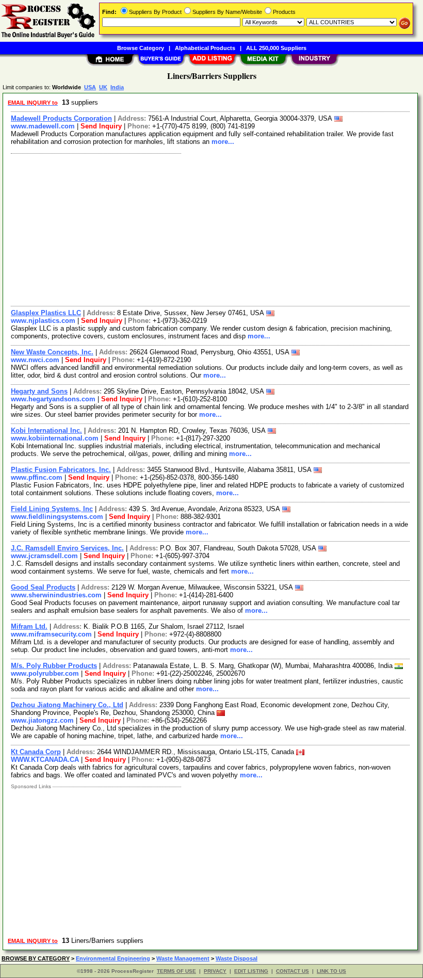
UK (103, 87)
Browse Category (140, 48)
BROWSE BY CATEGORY (36, 958)
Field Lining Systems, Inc (52, 509)
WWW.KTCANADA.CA (45, 759)
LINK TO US (331, 971)
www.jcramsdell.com (44, 556)
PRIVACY (215, 971)
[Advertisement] (211, 228)
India (117, 87)
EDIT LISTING (251, 971)
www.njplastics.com (43, 320)
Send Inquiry (101, 126)
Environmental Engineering (113, 958)
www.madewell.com (43, 126)
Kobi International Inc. (46, 430)
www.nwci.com (35, 360)
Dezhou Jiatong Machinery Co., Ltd (67, 705)
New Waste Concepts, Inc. (52, 352)
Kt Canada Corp (36, 752)
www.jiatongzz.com (42, 720)
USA (90, 87)
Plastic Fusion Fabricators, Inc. (61, 470)
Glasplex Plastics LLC (46, 313)
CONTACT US (292, 971)
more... (223, 141)
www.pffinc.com (36, 477)
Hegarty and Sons (39, 391)
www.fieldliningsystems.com (57, 516)
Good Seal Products (43, 587)
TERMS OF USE (176, 971)
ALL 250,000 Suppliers (276, 48)
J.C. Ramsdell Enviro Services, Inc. (67, 548)
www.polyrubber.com (45, 673)
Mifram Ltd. (29, 626)
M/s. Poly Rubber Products (54, 666)
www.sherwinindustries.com (56, 595)
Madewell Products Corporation (61, 118)
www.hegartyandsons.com (53, 399)
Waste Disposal (236, 958)
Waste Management (182, 958)
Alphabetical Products (205, 48)
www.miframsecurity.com (51, 634)
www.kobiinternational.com (55, 438)
